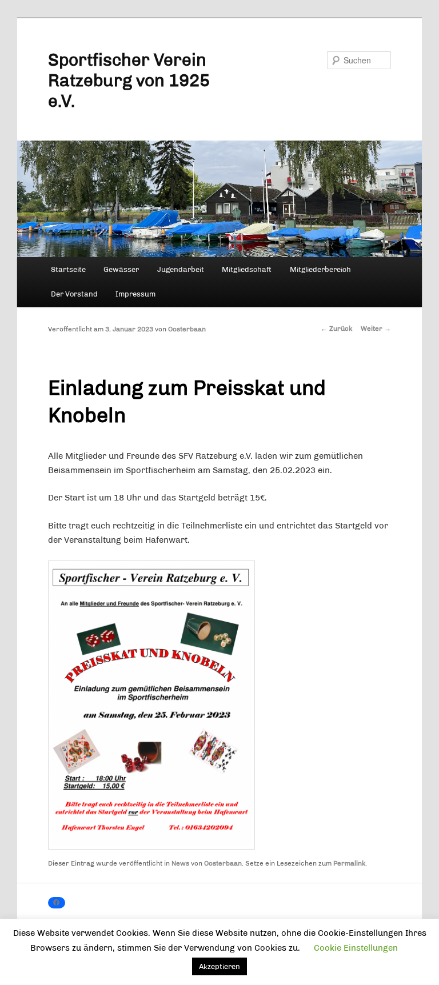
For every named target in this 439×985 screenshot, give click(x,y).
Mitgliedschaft (247, 269)
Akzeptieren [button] (219, 966)
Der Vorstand (74, 294)
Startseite (68, 269)
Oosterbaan (187, 329)
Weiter (376, 329)
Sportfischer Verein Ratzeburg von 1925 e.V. (129, 80)
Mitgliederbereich (320, 269)
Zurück (336, 329)
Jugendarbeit (180, 269)
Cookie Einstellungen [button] (356, 948)
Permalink (349, 863)
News (180, 863)
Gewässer (121, 269)
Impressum (135, 294)
